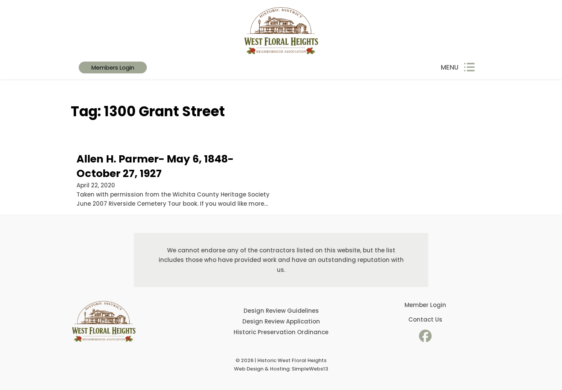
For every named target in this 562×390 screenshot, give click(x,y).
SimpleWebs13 (310, 368)
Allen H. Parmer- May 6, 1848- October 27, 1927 (155, 166)
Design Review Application (281, 321)
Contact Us (425, 319)
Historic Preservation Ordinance (281, 332)
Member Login (425, 305)
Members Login (112, 67)
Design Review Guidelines (281, 311)
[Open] (469, 67)
